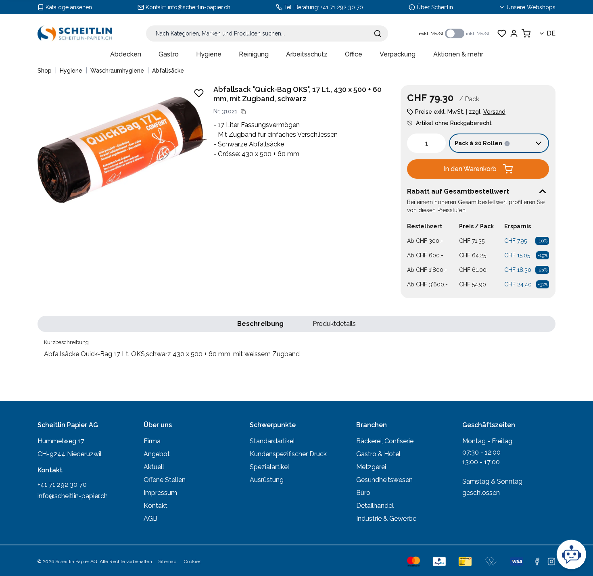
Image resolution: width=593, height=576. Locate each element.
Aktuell (154, 467)
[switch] (454, 33)
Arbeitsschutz (307, 54)
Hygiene (208, 54)
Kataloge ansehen (69, 7)
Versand (494, 112)
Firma (152, 441)
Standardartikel (272, 441)
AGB (150, 518)
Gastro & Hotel (378, 454)
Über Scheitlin (435, 7)
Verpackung (398, 54)
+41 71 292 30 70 (342, 7)
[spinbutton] (426, 143)
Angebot (157, 454)
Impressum (160, 493)
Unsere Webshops (531, 7)
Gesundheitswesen (384, 480)
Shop (45, 70)
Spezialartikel (269, 467)
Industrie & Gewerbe (386, 518)
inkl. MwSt (477, 33)
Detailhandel (375, 505)
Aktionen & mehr (458, 54)
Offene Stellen (165, 480)
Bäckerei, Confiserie (384, 441)
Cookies (192, 561)
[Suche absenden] (377, 33)
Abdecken (125, 54)
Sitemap (167, 561)
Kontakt (155, 505)
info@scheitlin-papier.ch (199, 7)
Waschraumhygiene (117, 70)
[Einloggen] (513, 33)
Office (353, 54)
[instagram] (551, 561)
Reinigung (254, 54)
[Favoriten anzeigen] (501, 33)
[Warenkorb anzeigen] (526, 33)
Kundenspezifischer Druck (288, 454)
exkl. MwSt (431, 33)
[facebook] (537, 561)
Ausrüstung (267, 480)
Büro (363, 493)
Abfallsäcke (168, 70)
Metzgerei (371, 467)
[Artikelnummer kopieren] (243, 112)
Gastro (169, 54)
